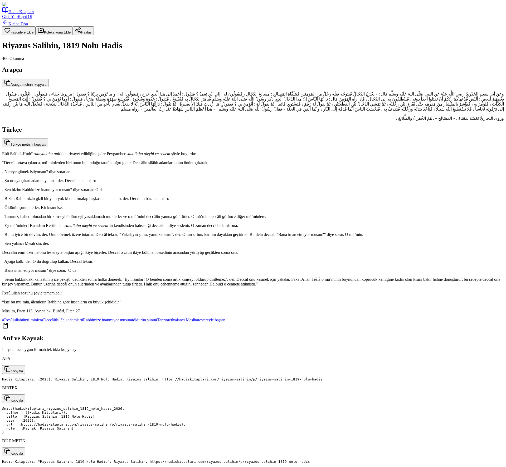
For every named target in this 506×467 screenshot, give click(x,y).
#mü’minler (31, 320)
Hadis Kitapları (21, 11)
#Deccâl (48, 320)
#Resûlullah (12, 320)
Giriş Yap (10, 16)
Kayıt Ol (25, 16)
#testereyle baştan (210, 320)
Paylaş (86, 32)
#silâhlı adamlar (68, 320)
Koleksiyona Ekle (57, 32)
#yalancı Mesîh (183, 320)
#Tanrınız (163, 320)
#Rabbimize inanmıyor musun (106, 320)
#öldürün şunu (143, 320)
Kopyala (17, 371)
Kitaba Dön (18, 24)
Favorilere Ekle (22, 32)
